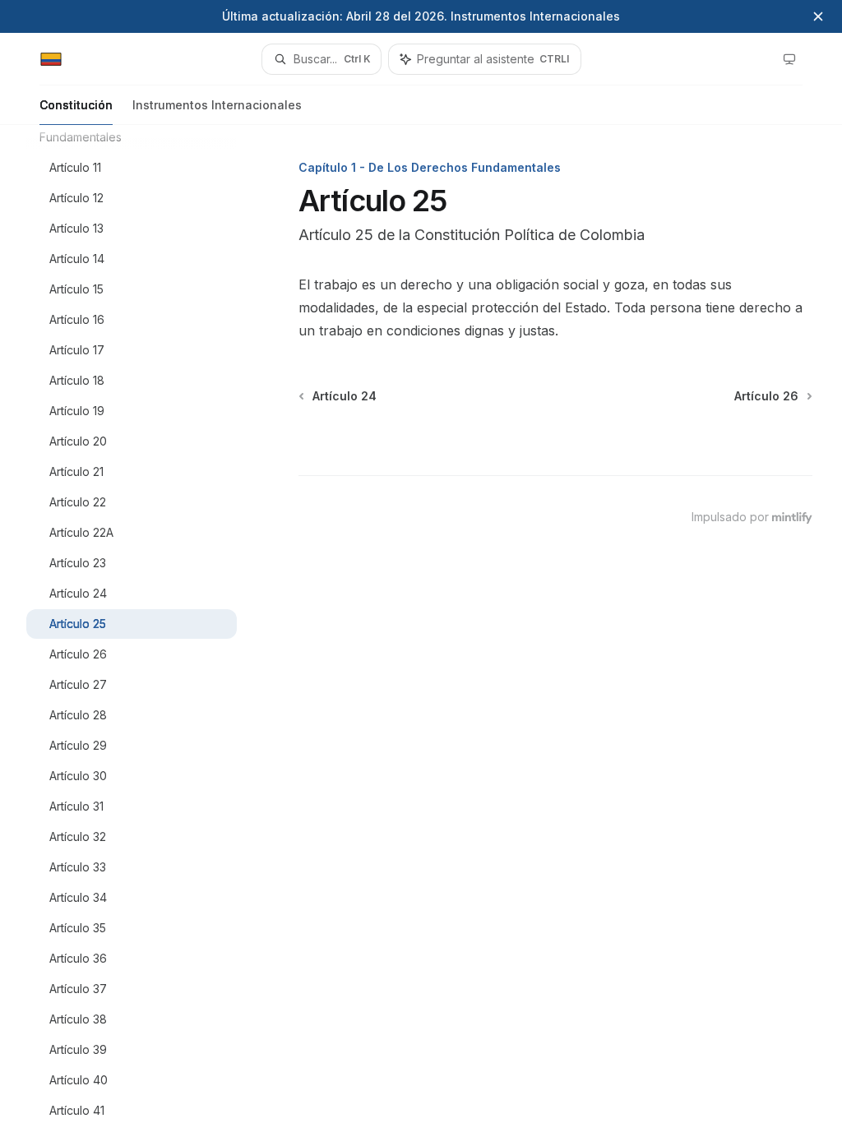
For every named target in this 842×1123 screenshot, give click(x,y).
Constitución (76, 105)
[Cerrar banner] (818, 16)
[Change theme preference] (789, 59)
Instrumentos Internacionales (217, 105)
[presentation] (144, 624)
